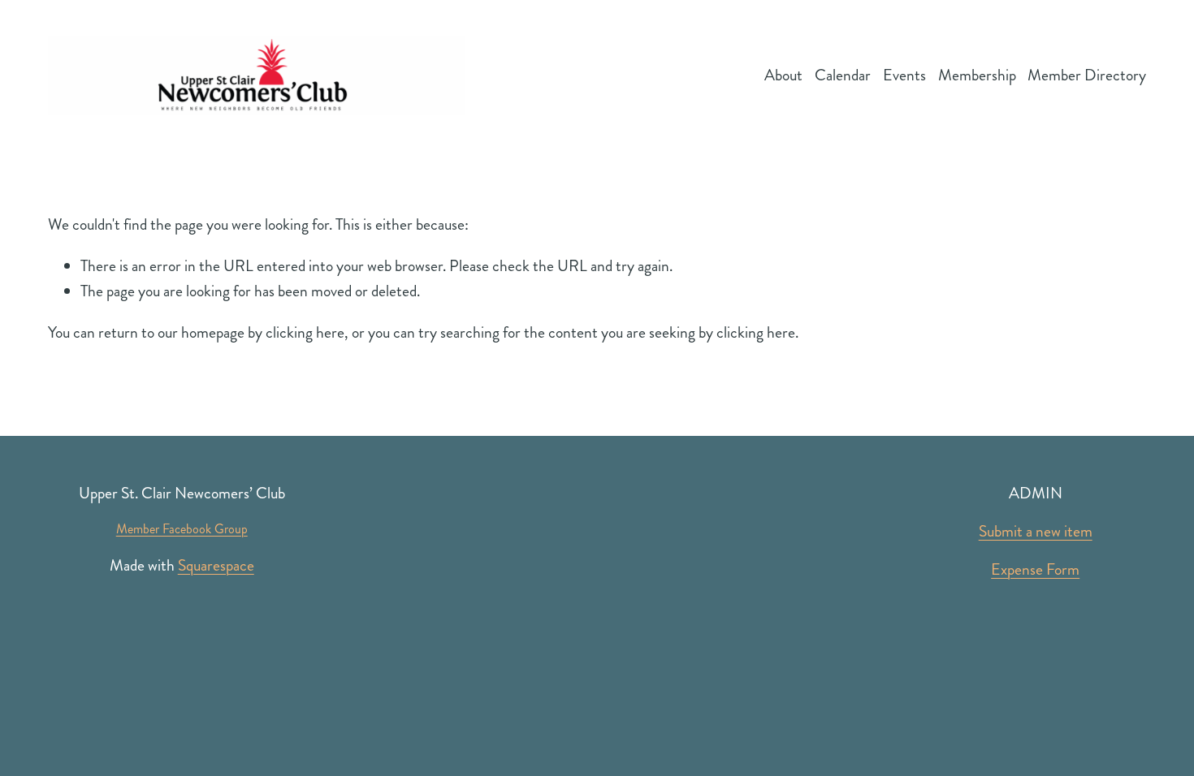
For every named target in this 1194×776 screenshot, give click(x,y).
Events (904, 75)
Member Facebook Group (182, 528)
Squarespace (216, 565)
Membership (977, 75)
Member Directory (1086, 75)
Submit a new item (1035, 531)
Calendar (843, 75)
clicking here (305, 332)
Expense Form (1035, 569)
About (783, 75)
